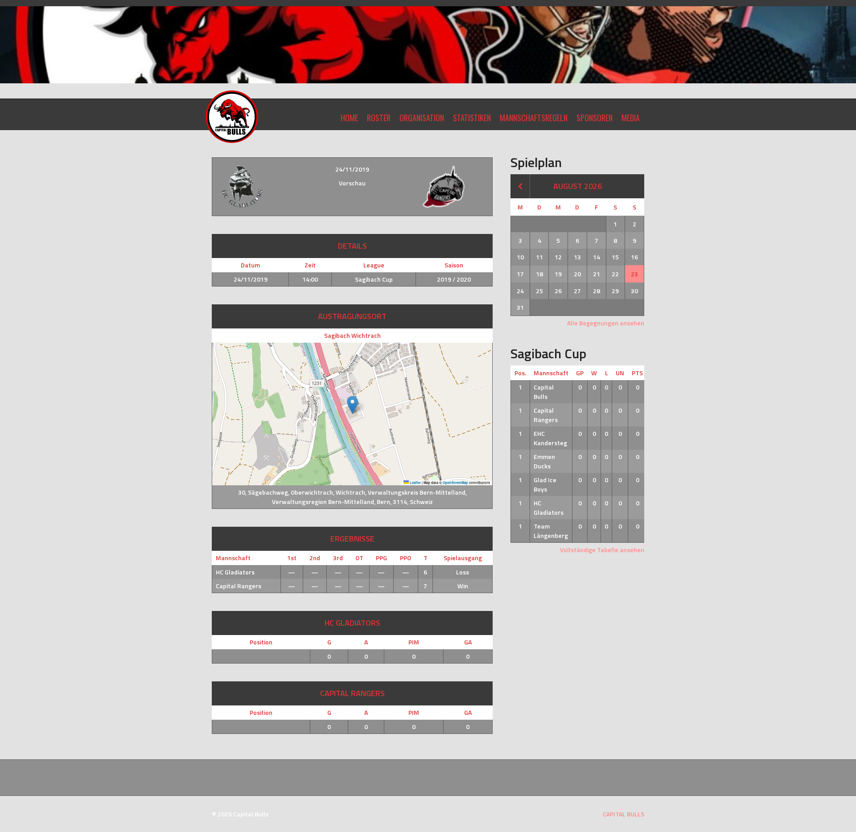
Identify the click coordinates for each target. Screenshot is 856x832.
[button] (352, 405)
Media (630, 117)
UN (620, 372)
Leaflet (415, 482)
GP (580, 372)
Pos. (520, 372)
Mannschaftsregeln (534, 117)
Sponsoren (594, 117)
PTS (637, 372)
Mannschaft (551, 372)
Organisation (421, 117)
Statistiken (472, 117)
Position (261, 642)
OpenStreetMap (455, 482)
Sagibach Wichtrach (352, 335)
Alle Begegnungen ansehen (605, 323)
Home (349, 117)
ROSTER (379, 117)
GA (468, 642)
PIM (413, 642)
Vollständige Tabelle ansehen (602, 549)
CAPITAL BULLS (623, 814)
